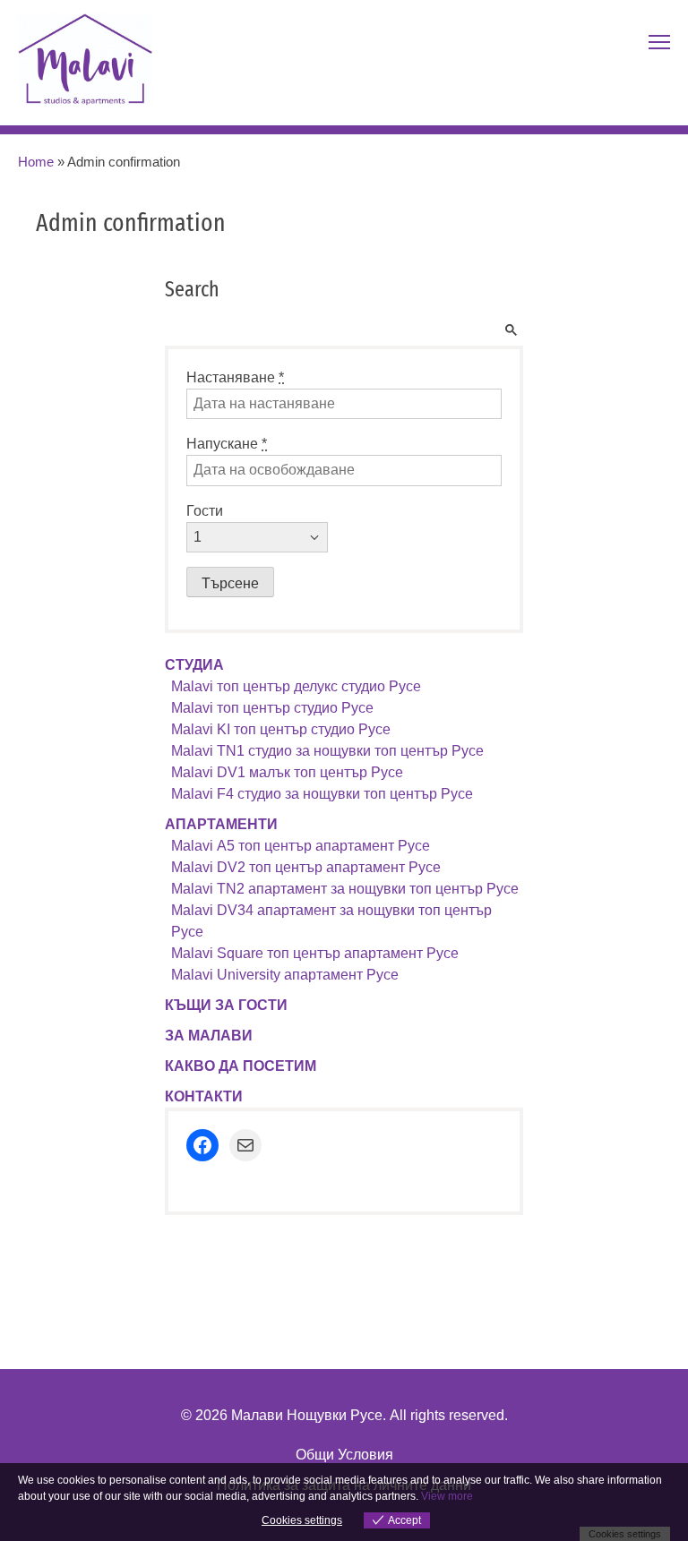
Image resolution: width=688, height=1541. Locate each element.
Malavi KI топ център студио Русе (281, 729)
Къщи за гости (226, 1005)
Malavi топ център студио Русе (272, 707)
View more (447, 1496)
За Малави (209, 1035)
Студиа (194, 664)
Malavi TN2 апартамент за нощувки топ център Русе (345, 888)
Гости (204, 510)
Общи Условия (344, 1454)
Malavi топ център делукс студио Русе (296, 686)
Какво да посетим (240, 1066)
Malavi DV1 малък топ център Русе (287, 772)
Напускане (226, 443)
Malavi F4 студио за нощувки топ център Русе (322, 793)
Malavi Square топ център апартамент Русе (315, 953)
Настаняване (235, 377)
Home (36, 161)
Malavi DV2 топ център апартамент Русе (306, 867)
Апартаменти (221, 824)
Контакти (204, 1096)
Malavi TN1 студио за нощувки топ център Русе (327, 750)
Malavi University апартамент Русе (285, 974)
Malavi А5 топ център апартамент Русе (300, 845)
